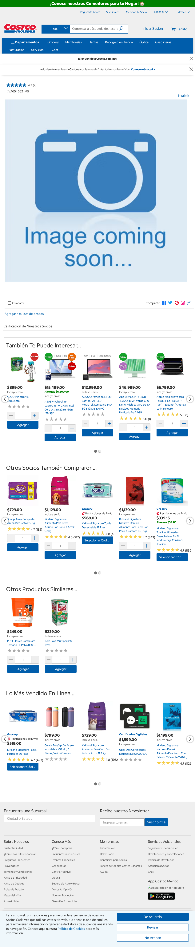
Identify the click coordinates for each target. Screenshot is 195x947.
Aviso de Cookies (14, 883)
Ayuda (104, 871)
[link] (163, 302)
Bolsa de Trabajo (14, 889)
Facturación (17, 50)
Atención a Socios (158, 866)
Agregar (23, 425)
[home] (20, 28)
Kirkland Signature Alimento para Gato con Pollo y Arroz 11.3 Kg (96, 749)
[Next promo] (190, 399)
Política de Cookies (71, 929)
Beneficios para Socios (113, 860)
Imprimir (183, 95)
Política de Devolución (161, 860)
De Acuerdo (153, 917)
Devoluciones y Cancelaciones (166, 854)
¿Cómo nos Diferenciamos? (20, 854)
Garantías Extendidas (64, 901)
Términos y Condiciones (18, 871)
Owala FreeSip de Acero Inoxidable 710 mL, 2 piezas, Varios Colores (59, 749)
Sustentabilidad (13, 848)
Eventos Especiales (63, 860)
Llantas (93, 42)
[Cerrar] (191, 58)
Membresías (73, 42)
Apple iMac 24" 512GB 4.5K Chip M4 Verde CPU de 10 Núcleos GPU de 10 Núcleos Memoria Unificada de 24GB (134, 404)
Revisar (152, 927)
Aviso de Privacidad (15, 877)
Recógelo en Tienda (119, 42)
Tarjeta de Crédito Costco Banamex (121, 866)
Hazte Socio (107, 854)
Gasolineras (163, 42)
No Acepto (153, 938)
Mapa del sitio (12, 895)
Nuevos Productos (63, 895)
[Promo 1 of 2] (95, 451)
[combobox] (56, 29)
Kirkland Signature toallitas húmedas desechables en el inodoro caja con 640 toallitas (169, 536)
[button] (123, 28)
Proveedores (11, 866)
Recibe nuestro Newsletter (124, 810)
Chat (55, 50)
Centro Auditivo (61, 871)
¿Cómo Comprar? (62, 848)
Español (159, 12)
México (181, 12)
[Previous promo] (5, 399)
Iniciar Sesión (153, 28)
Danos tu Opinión (62, 889)
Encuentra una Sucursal (25, 810)
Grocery (53, 42)
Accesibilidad (12, 901)
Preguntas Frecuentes (17, 860)
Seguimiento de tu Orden (163, 848)
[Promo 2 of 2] (99, 451)
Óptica (144, 42)
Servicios (37, 50)
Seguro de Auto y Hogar (66, 883)
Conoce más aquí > (143, 69)
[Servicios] (44, 50)
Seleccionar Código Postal (98, 540)
